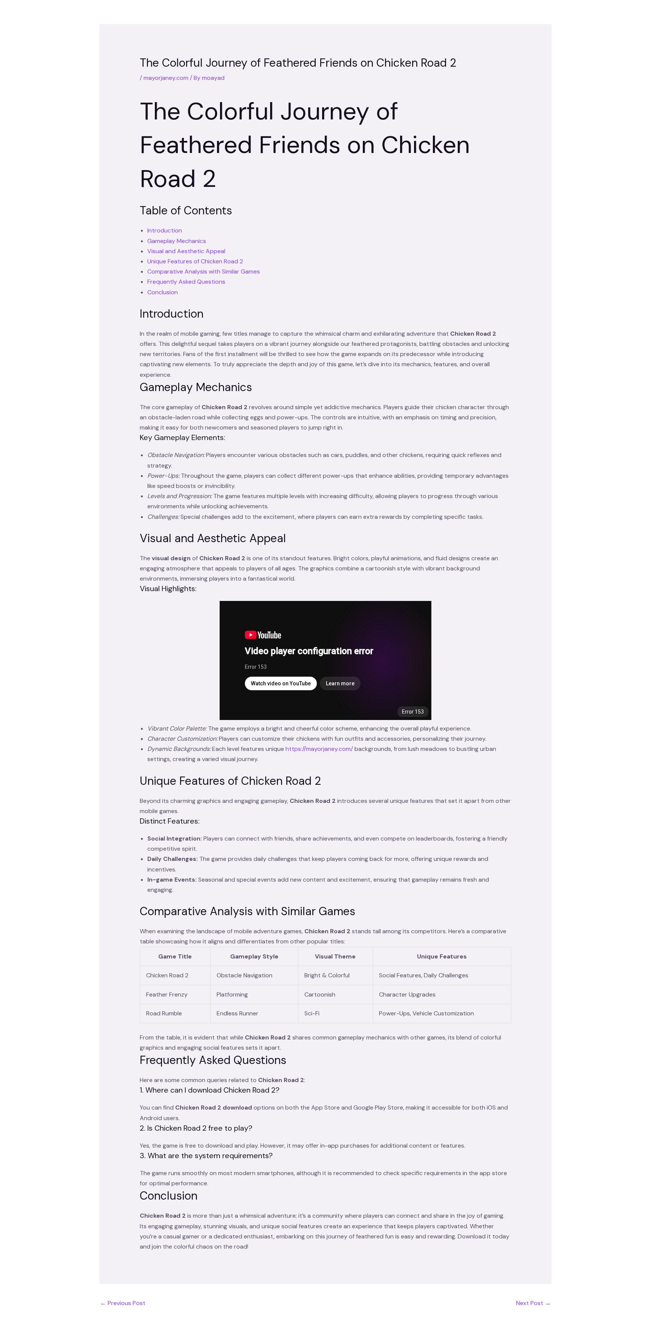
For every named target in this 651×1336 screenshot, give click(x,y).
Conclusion (162, 292)
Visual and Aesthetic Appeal (186, 251)
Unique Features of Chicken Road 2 (195, 261)
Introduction (164, 230)
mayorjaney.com (166, 78)
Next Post (533, 1303)
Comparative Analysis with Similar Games (203, 271)
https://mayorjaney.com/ (319, 749)
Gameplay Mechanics (176, 241)
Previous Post (122, 1303)
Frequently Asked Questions (186, 282)
